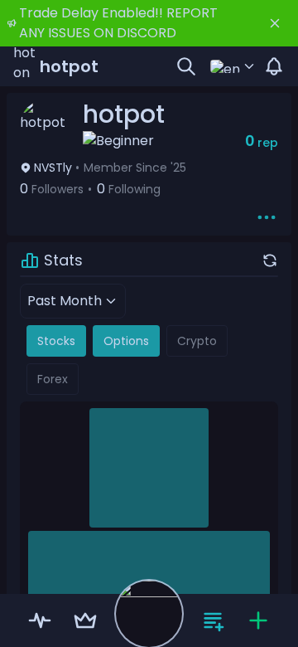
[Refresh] (270, 260)
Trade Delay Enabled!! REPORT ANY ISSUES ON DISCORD (118, 22)
